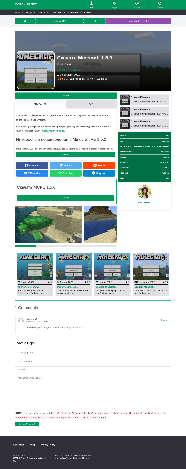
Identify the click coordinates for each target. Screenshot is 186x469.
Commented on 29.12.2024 (37, 322)
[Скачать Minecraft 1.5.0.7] (74, 266)
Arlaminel (144, 202)
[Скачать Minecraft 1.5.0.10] (35, 266)
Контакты (18, 445)
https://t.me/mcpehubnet (53, 131)
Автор (32, 445)
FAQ (91, 104)
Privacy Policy (47, 445)
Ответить (164, 320)
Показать (65, 154)
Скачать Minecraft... (28, 287)
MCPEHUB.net (26, 4)
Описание (40, 104)
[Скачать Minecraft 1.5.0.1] (151, 266)
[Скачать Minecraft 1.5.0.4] (112, 266)
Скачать (65, 95)
